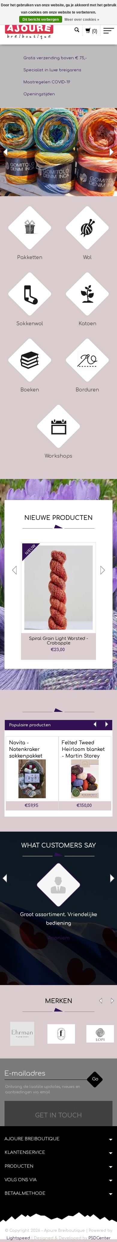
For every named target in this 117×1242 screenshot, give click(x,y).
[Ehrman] (22, 1034)
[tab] (58, 725)
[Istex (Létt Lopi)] (100, 1034)
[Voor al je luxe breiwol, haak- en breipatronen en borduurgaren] (29, 30)
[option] (58, 152)
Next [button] (111, 151)
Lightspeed (18, 1238)
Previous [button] (6, 151)
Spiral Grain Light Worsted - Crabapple (58, 640)
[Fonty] (61, 1034)
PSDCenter (99, 1238)
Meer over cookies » (81, 19)
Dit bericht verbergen (40, 19)
